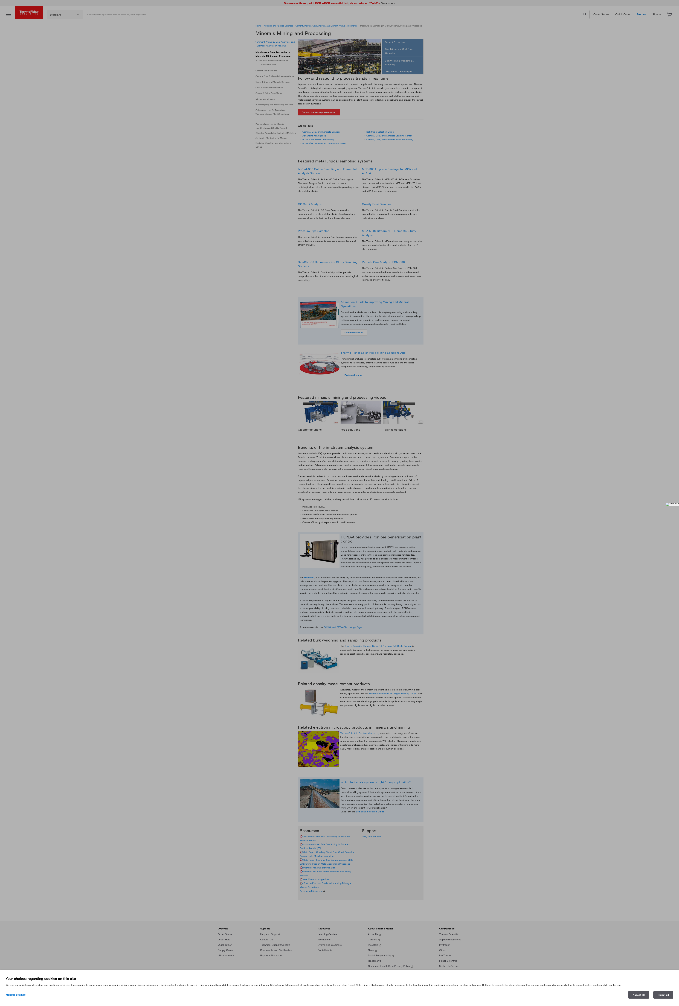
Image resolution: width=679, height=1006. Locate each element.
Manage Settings (16, 994)
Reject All (663, 994)
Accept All (639, 994)
